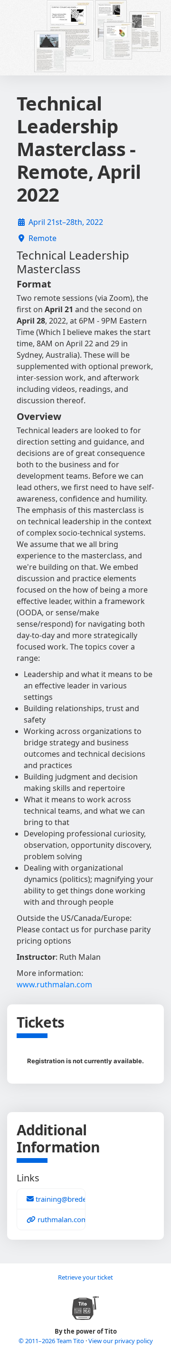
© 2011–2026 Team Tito (52, 1340)
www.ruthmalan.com (54, 984)
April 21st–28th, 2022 (65, 222)
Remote (42, 238)
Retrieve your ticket (85, 1277)
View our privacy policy (120, 1340)
